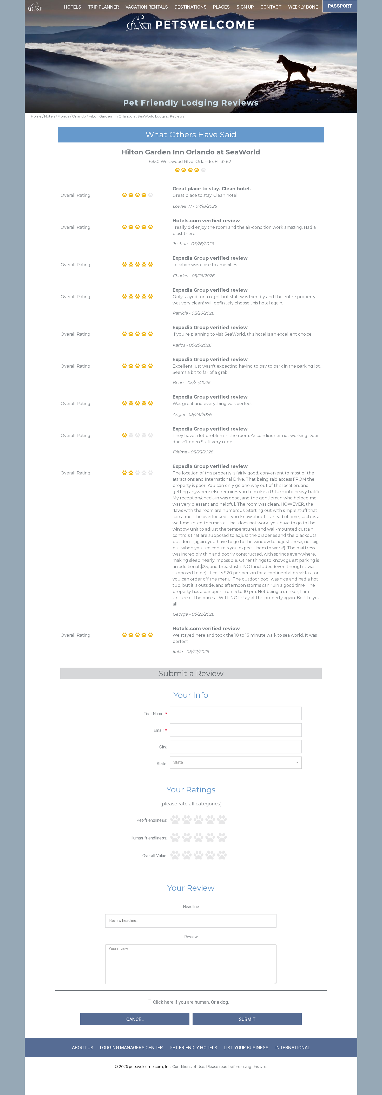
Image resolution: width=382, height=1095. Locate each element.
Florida (63, 116)
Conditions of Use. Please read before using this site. (219, 1066)
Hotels (72, 7)
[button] (235, 762)
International (292, 1047)
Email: (160, 730)
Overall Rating (75, 195)
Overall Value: (154, 855)
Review (191, 936)
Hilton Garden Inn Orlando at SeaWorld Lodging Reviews (136, 116)
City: (163, 747)
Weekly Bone (303, 7)
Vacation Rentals (147, 7)
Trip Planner (103, 7)
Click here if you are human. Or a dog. (191, 1002)
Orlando (79, 116)
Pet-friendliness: (151, 820)
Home (36, 116)
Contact (270, 7)
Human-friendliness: (148, 838)
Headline (191, 906)
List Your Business (246, 1047)
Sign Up (245, 7)
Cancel (135, 1019)
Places (221, 7)
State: (162, 763)
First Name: (155, 713)
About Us (82, 1047)
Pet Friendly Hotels (193, 1047)
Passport (340, 6)
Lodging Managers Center (131, 1047)
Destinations (191, 7)
